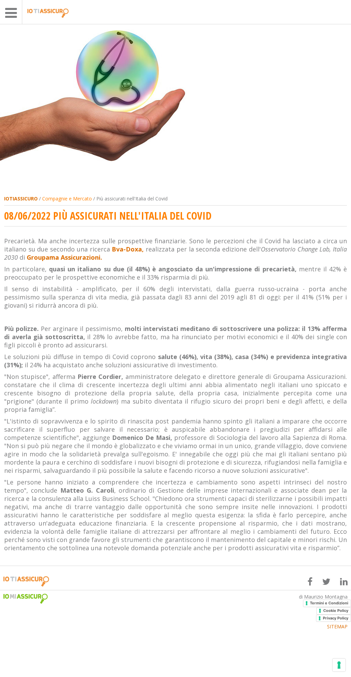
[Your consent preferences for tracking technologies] (339, 665)
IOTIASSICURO (21, 198)
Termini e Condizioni (329, 603)
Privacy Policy (335, 618)
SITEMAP (337, 627)
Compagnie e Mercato (67, 198)
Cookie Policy (335, 610)
